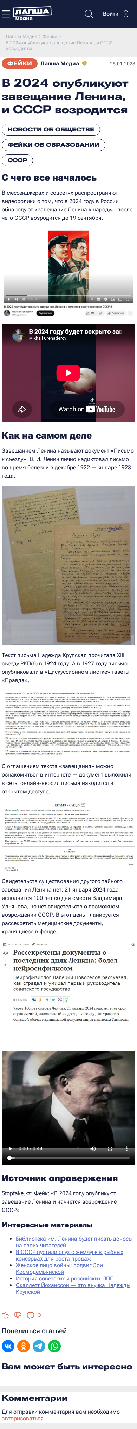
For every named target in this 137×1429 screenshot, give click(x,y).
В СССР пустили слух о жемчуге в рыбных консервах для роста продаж (69, 1255)
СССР (17, 160)
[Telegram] (39, 1347)
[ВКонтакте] (8, 1347)
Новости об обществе (51, 129)
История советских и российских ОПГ (64, 1278)
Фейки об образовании (53, 145)
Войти (110, 13)
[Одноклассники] (23, 1347)
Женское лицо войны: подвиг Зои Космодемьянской (59, 1268)
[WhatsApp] (54, 1347)
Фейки (19, 63)
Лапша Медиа (59, 63)
